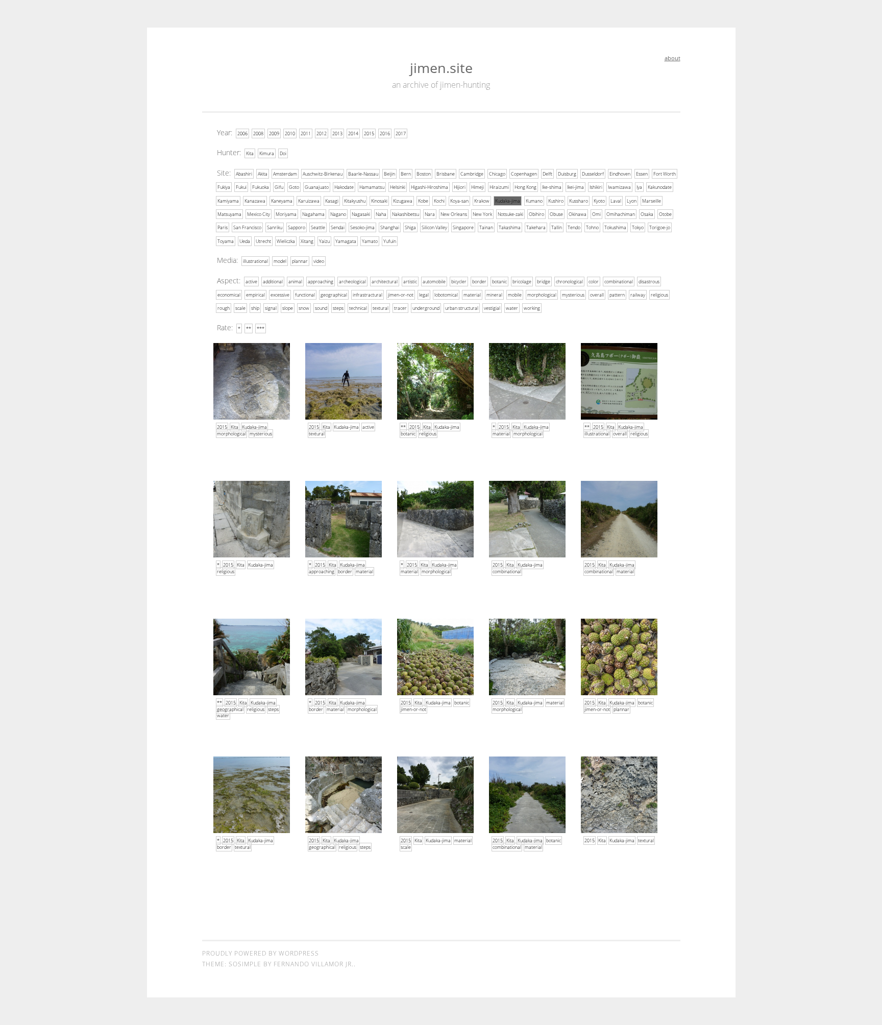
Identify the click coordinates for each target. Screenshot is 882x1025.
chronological (569, 281)
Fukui (241, 187)
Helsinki (397, 187)
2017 (401, 133)
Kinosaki (379, 201)
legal (424, 294)
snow (304, 308)
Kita (250, 153)
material (472, 294)
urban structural (461, 308)
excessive (280, 294)
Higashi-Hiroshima (429, 187)
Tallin (556, 227)
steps (338, 308)
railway (637, 294)
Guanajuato (317, 187)
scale (240, 308)
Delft (547, 173)
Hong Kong (525, 187)
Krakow (481, 201)
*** (260, 328)
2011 (306, 133)
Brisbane (445, 173)
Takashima (510, 227)
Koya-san (459, 201)
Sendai (338, 227)
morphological (541, 294)
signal (271, 308)
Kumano (534, 201)
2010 (290, 133)
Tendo (574, 227)
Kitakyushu (354, 201)
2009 (274, 133)
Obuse (556, 214)
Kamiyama (228, 201)
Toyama (225, 241)
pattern (617, 294)
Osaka (647, 214)
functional (305, 294)
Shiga (410, 227)
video (318, 261)
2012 (321, 133)
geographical (334, 294)
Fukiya (223, 187)
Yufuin (389, 241)
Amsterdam (285, 173)
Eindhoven (619, 173)
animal (295, 281)
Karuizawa (309, 201)
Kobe (423, 201)
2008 (258, 133)
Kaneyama (281, 201)
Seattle (318, 227)
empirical (255, 294)
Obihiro (536, 214)
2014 (353, 133)
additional (273, 281)
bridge (543, 281)
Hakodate (344, 187)
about (672, 58)
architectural (385, 281)
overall (597, 294)
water (512, 308)
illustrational (255, 261)
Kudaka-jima (507, 201)
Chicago (497, 173)
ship (255, 308)
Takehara (536, 227)
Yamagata (345, 241)
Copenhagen (524, 173)
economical (228, 294)
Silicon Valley (434, 227)
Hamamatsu (371, 187)
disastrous (649, 281)
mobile (515, 294)
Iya (639, 187)
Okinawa (577, 214)
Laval (615, 201)
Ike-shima (551, 187)
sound (321, 308)
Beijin (389, 173)
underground (425, 308)
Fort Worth (664, 173)
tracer (400, 308)
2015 (369, 133)
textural (380, 308)
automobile (434, 281)
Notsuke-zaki (510, 214)
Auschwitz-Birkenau (322, 173)
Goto (294, 187)
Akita (262, 173)
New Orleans (453, 214)
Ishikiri (596, 187)
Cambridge (471, 173)
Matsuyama (229, 214)
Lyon (631, 201)
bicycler (459, 281)
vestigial (492, 308)
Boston (423, 173)
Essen (642, 173)
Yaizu (324, 241)
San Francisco (247, 227)
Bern (406, 173)
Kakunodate (660, 187)
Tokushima (615, 227)
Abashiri (244, 173)
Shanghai (389, 227)
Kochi (439, 201)
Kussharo (578, 201)
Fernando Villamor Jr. (314, 964)
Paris (222, 227)
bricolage (521, 281)
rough (223, 308)
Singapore (463, 227)
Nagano (338, 214)
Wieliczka (286, 241)
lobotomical (446, 294)
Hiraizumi (499, 187)
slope (287, 308)
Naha (381, 214)
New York (482, 214)
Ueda (244, 241)
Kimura (266, 153)
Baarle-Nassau (363, 173)
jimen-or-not (400, 294)
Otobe (665, 214)
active (251, 281)
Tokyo (638, 227)
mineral (494, 294)
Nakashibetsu (405, 214)
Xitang (307, 241)
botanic (499, 281)
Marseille (651, 201)
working (532, 308)
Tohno (592, 227)
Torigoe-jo (659, 227)
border (479, 281)
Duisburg (567, 173)
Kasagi (331, 201)
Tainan (486, 227)
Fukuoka (260, 187)
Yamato (370, 241)
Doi (283, 153)
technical (358, 308)
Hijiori (459, 187)
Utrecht (263, 241)
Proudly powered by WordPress (260, 953)
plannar (300, 261)
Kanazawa (254, 201)
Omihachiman (620, 214)
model (280, 261)
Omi (596, 214)
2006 (242, 133)
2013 (337, 133)
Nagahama (313, 214)
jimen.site (441, 67)
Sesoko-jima (362, 227)
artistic (410, 281)
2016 (385, 133)
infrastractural (367, 294)
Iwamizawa (619, 187)
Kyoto (599, 201)
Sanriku (274, 227)
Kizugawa (402, 201)
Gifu (279, 187)
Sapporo (296, 227)
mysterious (573, 294)
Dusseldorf (593, 173)
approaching (320, 281)
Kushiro (556, 201)
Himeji (477, 187)
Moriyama (286, 214)
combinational (618, 281)
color (594, 281)
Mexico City (258, 214)
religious (659, 294)
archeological (352, 281)
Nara (430, 214)
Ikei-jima (575, 187)
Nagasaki (361, 214)
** (248, 328)
